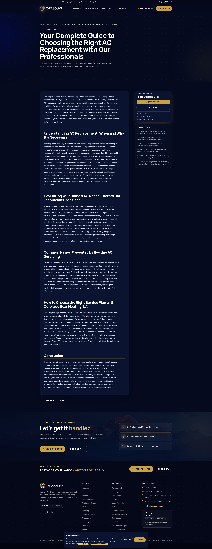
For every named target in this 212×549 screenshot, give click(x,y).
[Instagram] (47, 512)
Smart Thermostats (119, 529)
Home (42, 24)
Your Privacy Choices (99, 544)
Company (120, 8)
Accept (139, 540)
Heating (115, 492)
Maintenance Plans (89, 514)
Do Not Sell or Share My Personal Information (149, 540)
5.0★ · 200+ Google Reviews (91, 2)
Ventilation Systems (119, 514)
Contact (85, 529)
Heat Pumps (116, 496)
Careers (85, 496)
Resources (106, 8)
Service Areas (90, 8)
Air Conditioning (118, 488)
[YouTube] (52, 512)
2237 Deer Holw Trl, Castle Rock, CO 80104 (158, 496)
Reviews (85, 492)
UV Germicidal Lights (120, 526)
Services (75, 8)
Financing (85, 511)
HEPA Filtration (117, 522)
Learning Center (52, 24)
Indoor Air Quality (118, 503)
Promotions (86, 518)
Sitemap (169, 540)
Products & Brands (89, 503)
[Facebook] (42, 512)
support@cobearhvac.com (155, 491)
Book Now (162, 8)
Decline (127, 540)
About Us (85, 488)
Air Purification (117, 507)
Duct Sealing (116, 518)
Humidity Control (118, 511)
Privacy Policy (83, 544)
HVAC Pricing (87, 507)
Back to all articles (54, 401)
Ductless (115, 499)
